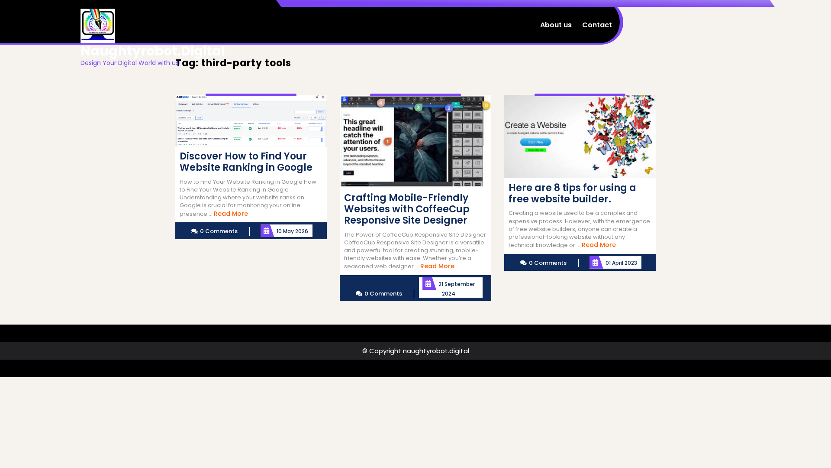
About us (556, 25)
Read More (231, 213)
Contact (597, 25)
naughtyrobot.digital (153, 51)
